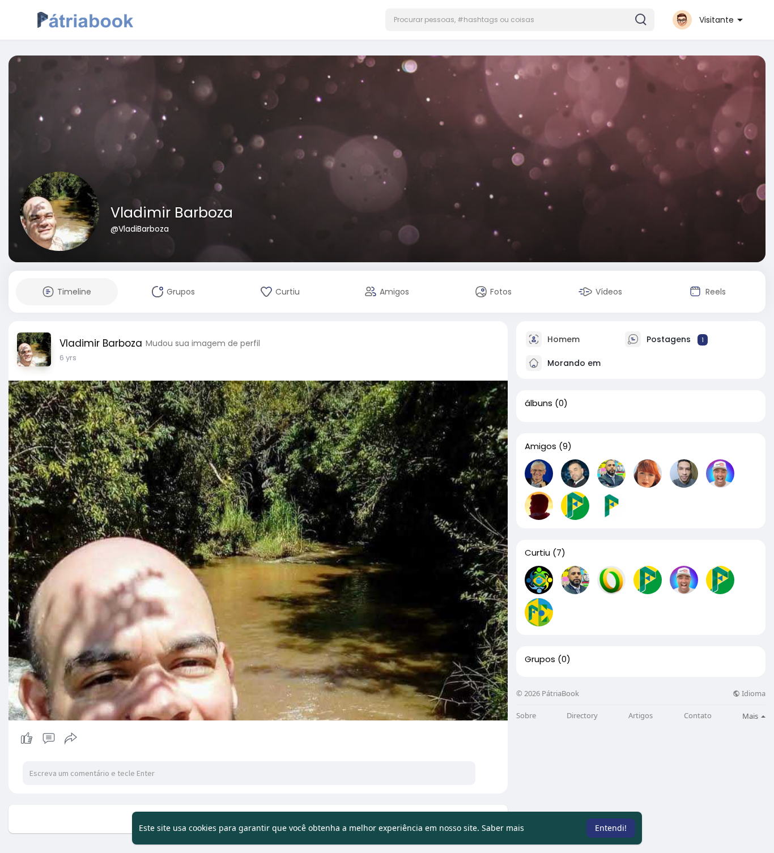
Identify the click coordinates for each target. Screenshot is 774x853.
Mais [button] (751, 716)
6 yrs (67, 357)
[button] (519, 19)
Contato (698, 715)
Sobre (526, 715)
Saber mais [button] (503, 827)
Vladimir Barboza (171, 213)
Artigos (640, 715)
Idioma (753, 693)
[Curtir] (48, 738)
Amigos (540, 446)
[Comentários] (48, 738)
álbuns (538, 403)
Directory (582, 715)
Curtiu (537, 552)
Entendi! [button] (611, 827)
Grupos (540, 659)
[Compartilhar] (70, 738)
